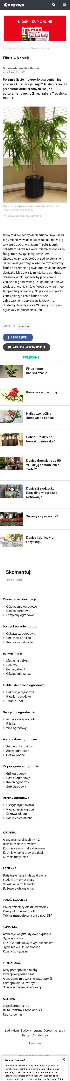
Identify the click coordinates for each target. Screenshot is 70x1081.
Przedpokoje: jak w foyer (20, 983)
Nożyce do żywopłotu (21, 719)
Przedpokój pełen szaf (18, 974)
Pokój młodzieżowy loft (19, 911)
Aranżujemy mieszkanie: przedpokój (27, 979)
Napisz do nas (13, 1014)
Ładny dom (12, 1030)
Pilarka (11, 723)
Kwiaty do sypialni (15, 951)
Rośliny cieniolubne (19, 818)
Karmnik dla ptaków (19, 746)
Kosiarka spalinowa (19, 642)
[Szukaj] (53, 5)
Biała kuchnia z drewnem (19, 844)
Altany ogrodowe (17, 751)
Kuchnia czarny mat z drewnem (24, 848)
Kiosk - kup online (35, 22)
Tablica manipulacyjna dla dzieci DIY (27, 915)
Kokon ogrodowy (17, 782)
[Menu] (64, 5)
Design (26, 1035)
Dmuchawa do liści (19, 638)
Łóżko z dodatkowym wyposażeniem (28, 943)
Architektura (40, 1035)
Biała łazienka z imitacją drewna (24, 875)
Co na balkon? (15, 669)
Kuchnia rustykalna (15, 857)
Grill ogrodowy (16, 773)
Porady (21, 48)
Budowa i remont (31, 1030)
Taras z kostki (15, 701)
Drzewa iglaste (16, 814)
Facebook (35, 1043)
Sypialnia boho (13, 938)
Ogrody (7, 48)
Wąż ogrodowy (16, 728)
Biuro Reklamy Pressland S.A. (23, 1010)
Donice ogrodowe (18, 611)
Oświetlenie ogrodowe (21, 606)
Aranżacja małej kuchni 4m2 (21, 839)
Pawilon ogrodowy (19, 696)
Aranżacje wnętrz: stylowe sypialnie (27, 934)
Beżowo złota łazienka (18, 888)
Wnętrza (60, 1030)
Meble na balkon (17, 661)
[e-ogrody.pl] (14, 5)
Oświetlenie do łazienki (19, 884)
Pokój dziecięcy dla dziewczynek (25, 907)
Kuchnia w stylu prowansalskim (24, 853)
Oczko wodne (15, 755)
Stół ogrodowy (16, 787)
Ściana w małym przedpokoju (22, 987)
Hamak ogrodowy (18, 778)
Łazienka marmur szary (18, 880)
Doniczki (12, 665)
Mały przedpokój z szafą (20, 970)
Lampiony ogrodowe (20, 615)
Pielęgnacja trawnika (20, 805)
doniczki (24, 326)
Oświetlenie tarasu (19, 674)
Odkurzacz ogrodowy (20, 633)
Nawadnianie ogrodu (20, 809)
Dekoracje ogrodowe (20, 692)
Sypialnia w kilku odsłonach (21, 947)
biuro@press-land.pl (16, 1006)
